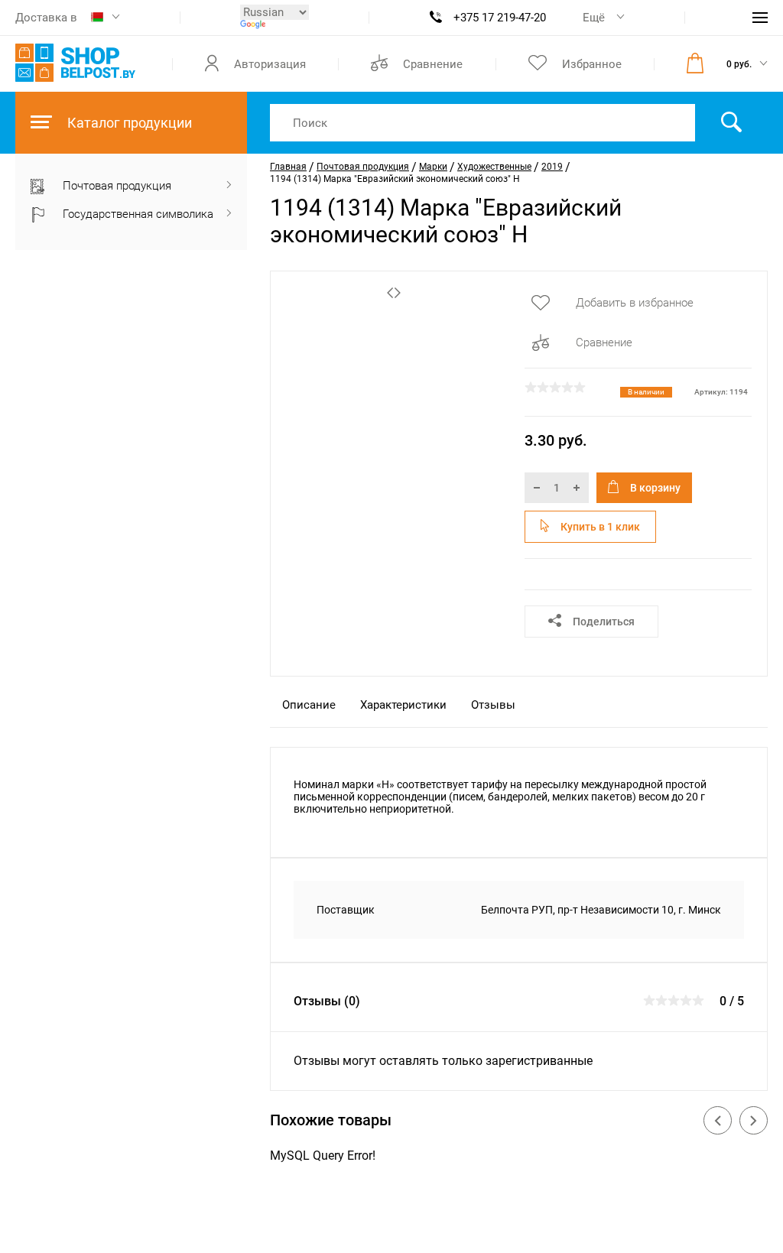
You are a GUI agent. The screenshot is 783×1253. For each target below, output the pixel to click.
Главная (288, 166)
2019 (552, 166)
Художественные (494, 166)
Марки (433, 166)
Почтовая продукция (363, 166)
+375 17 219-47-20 (499, 17)
